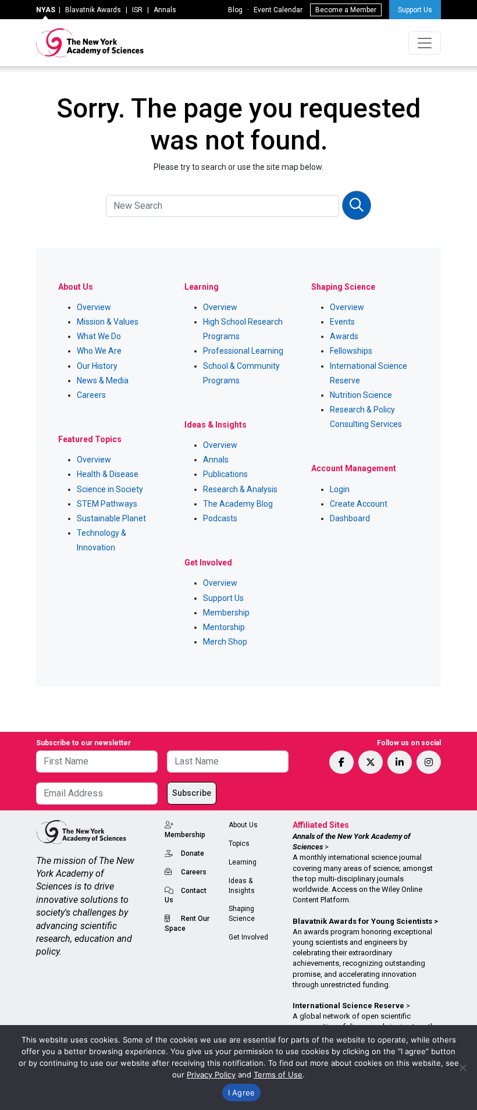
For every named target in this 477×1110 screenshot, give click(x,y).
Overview (94, 307)
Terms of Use (278, 1074)
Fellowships (351, 350)
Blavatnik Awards (93, 10)
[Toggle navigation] (424, 43)
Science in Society (110, 489)
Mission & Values (107, 321)
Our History (97, 366)
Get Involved (248, 937)
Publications (225, 474)
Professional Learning (243, 350)
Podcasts (220, 518)
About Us (243, 825)
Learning (243, 862)
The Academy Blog (238, 503)
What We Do (99, 336)
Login (340, 489)
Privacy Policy (211, 1074)
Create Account (358, 503)
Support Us (415, 10)
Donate (192, 853)
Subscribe (191, 793)
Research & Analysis (240, 489)
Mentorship (224, 627)
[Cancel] (462, 1067)
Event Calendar (278, 10)
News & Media (103, 380)
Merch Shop (225, 641)
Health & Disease (107, 474)
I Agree (241, 1092)
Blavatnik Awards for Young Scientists (362, 921)
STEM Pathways (107, 503)
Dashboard (350, 518)
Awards (344, 336)
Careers (91, 395)
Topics (239, 843)
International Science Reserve (348, 1005)
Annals (165, 10)
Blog (235, 10)
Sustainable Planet (111, 518)
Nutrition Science (361, 395)
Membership (226, 612)
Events (342, 321)
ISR (137, 10)
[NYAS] (90, 43)
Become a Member (345, 10)
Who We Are (99, 350)
